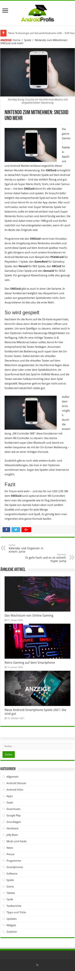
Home (16, 40)
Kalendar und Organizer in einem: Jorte (26, 548)
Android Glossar (16, 783)
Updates (11, 918)
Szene (10, 886)
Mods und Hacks (16, 841)
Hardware (12, 828)
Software (11, 873)
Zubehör (11, 931)
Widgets (11, 925)
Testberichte (13, 905)
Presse (10, 854)
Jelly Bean (12, 834)
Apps (9, 796)
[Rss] (37, 964)
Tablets (10, 893)
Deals (9, 802)
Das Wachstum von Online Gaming (29, 615)
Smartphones (14, 867)
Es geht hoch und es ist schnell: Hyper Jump (45, 558)
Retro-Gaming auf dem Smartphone (30, 662)
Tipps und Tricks (16, 912)
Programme (13, 860)
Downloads (13, 809)
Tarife (9, 899)
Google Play (13, 815)
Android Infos (14, 789)
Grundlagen (13, 821)
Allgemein (12, 776)
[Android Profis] (37, 12)
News (9, 847)
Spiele (27, 40)
